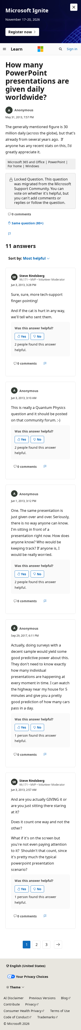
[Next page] (58, 945)
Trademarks (46, 1017)
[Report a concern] (9, 233)
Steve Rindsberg (32, 276)
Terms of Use (60, 1011)
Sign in (72, 49)
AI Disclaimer (14, 998)
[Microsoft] (40, 49)
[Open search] (60, 49)
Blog (64, 998)
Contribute (12, 1004)
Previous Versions (42, 998)
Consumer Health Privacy (22, 1011)
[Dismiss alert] (73, 7)
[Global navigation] (4, 49)
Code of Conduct (16, 1017)
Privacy (30, 1004)
